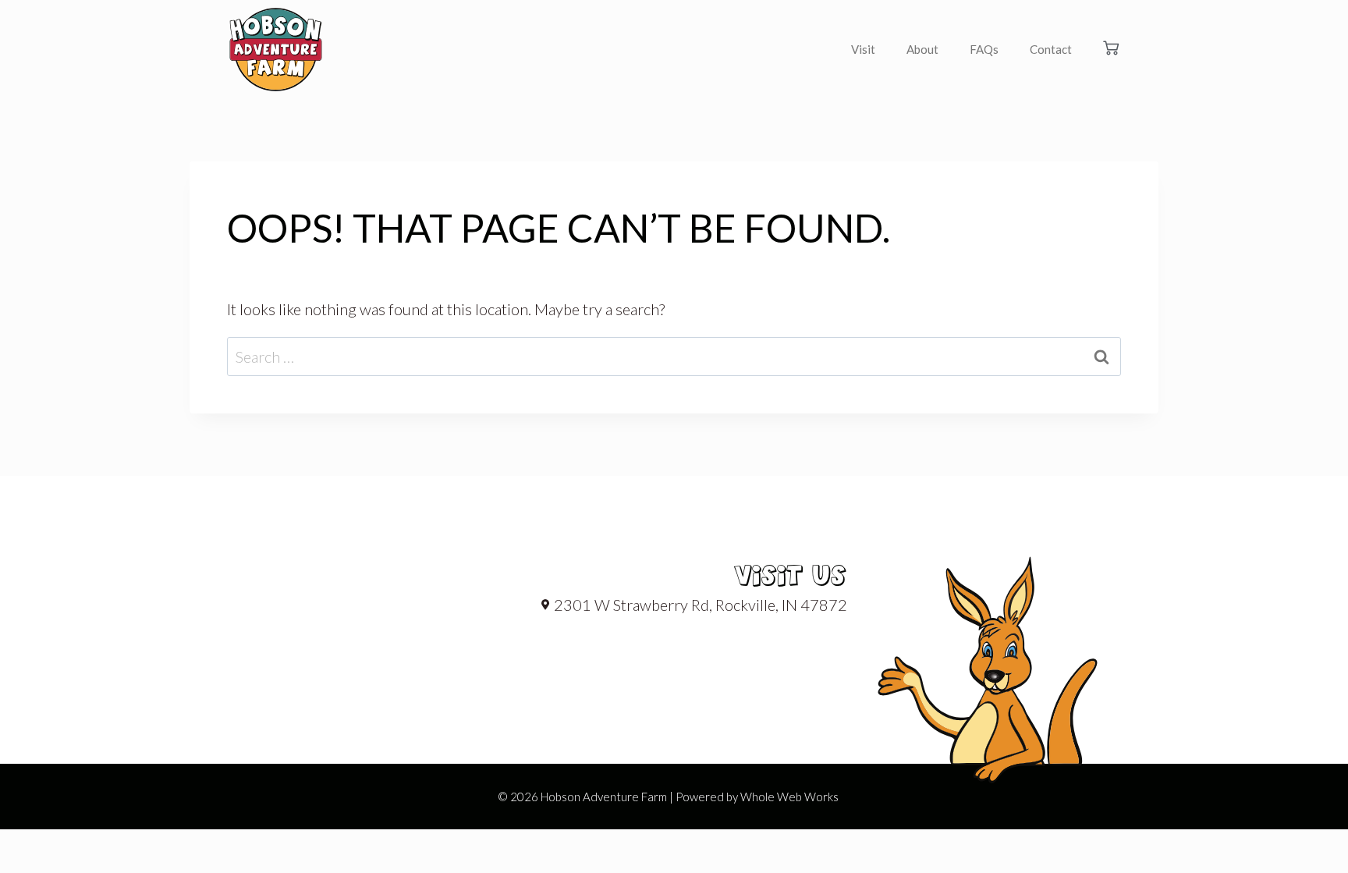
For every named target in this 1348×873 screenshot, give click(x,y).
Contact (1051, 49)
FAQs (984, 49)
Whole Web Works (789, 797)
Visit (863, 49)
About (922, 49)
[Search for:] (674, 356)
